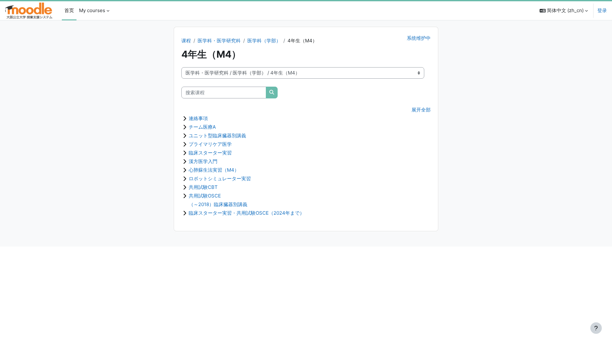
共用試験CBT (203, 187)
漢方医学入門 (203, 161)
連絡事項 (198, 118)
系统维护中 (419, 38)
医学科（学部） (264, 41)
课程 (186, 41)
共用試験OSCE (205, 196)
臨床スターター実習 (210, 153)
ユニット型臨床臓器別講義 (217, 136)
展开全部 (421, 110)
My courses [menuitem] (92, 10)
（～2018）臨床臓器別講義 (218, 204)
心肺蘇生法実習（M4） (214, 170)
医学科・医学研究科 (219, 41)
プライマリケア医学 (210, 144)
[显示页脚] (596, 328)
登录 (602, 10)
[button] (564, 10)
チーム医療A (202, 127)
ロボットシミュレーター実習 (220, 179)
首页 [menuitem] (69, 10)
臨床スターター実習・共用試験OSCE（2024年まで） (246, 213)
